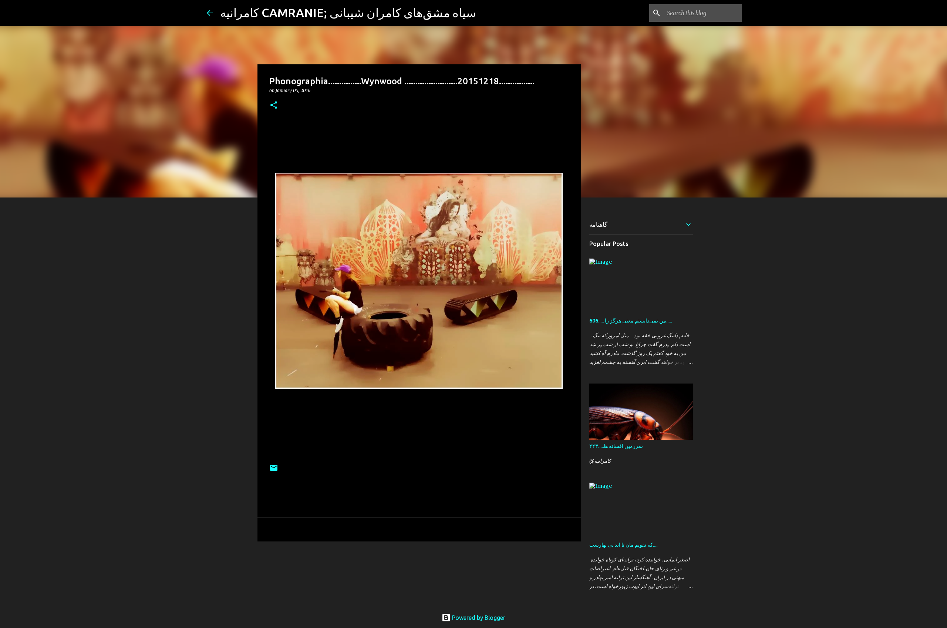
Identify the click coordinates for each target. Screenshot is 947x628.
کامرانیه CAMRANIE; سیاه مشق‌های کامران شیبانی (348, 12)
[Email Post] (273, 470)
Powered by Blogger (478, 617)
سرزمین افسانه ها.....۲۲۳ (616, 446)
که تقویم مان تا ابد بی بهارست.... (623, 545)
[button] (273, 106)
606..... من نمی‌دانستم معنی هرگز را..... (630, 321)
